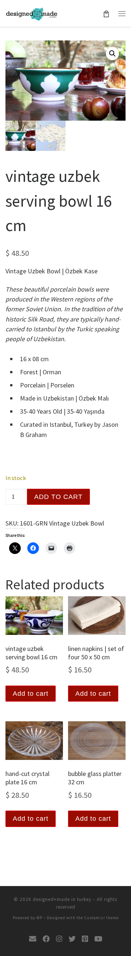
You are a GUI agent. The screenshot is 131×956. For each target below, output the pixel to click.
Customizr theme (101, 917)
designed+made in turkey (62, 899)
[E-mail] (32, 938)
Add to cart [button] (30, 693)
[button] (112, 53)
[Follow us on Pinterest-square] (85, 938)
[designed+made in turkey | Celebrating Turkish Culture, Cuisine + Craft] (31, 13)
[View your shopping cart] (106, 13)
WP (39, 917)
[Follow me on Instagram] (59, 938)
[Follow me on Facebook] (46, 938)
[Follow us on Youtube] (98, 938)
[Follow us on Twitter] (72, 938)
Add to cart (58, 496)
